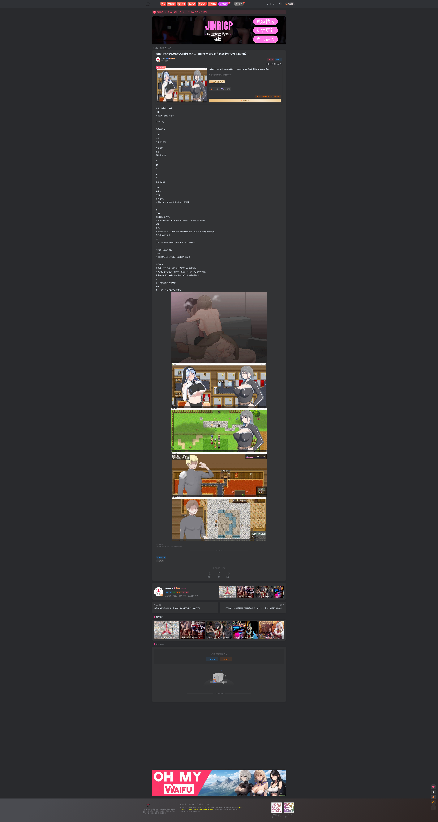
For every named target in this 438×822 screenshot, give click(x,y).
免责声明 (191, 804)
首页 (156, 48)
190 (180, 592)
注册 (227, 659)
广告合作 (200, 804)
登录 (213, 659)
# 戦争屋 (160, 561)
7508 (169, 592)
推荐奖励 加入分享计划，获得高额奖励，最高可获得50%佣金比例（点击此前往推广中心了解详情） (192, 12)
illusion (163, 58)
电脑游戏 (163, 48)
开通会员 (290, 4)
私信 (279, 59)
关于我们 (208, 804)
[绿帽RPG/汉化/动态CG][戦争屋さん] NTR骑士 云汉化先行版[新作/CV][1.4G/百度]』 (203, 53)
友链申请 (183, 804)
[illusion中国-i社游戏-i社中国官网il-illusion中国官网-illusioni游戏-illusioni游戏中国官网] (148, 805)
